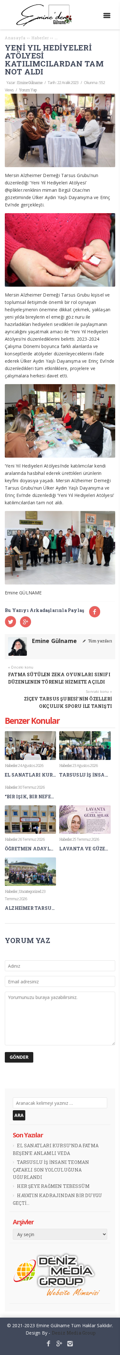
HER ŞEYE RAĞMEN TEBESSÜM (53, 1186)
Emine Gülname (29, 82)
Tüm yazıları (99, 640)
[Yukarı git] (110, 1345)
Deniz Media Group (74, 1333)
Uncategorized (30, 891)
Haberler (11, 765)
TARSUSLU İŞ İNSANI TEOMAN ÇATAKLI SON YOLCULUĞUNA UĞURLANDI (51, 1169)
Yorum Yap (27, 89)
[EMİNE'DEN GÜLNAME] (46, 24)
